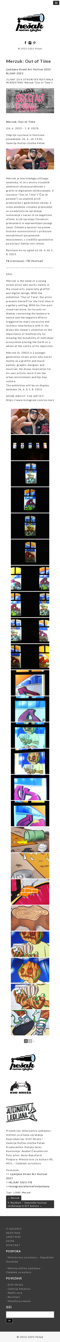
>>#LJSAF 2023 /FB (19, 1182)
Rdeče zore (15, 1292)
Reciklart (14, 1296)
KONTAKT (13, 1245)
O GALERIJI (14, 1228)
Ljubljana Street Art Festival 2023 (28, 69)
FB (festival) (34, 260)
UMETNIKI (13, 1236)
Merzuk (26, 1192)
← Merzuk (14, 1198)
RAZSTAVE (13, 1232)
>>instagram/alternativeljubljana (28, 1186)
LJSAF (17, 1192)
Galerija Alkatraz (19, 1288)
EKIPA (10, 1240)
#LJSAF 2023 (14, 73)
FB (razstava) (15, 260)
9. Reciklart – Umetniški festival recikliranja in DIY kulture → (27, 1204)
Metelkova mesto (19, 1300)
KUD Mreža (15, 1284)
